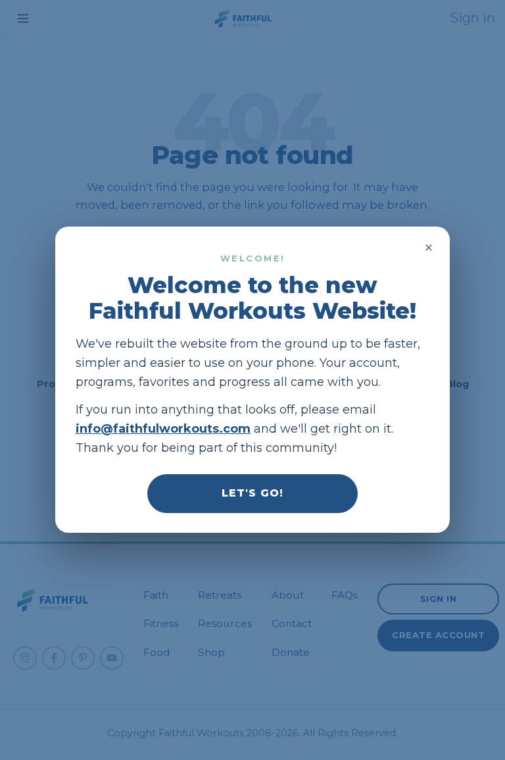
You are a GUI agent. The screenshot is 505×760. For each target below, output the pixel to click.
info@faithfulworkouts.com (163, 428)
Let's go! (252, 493)
